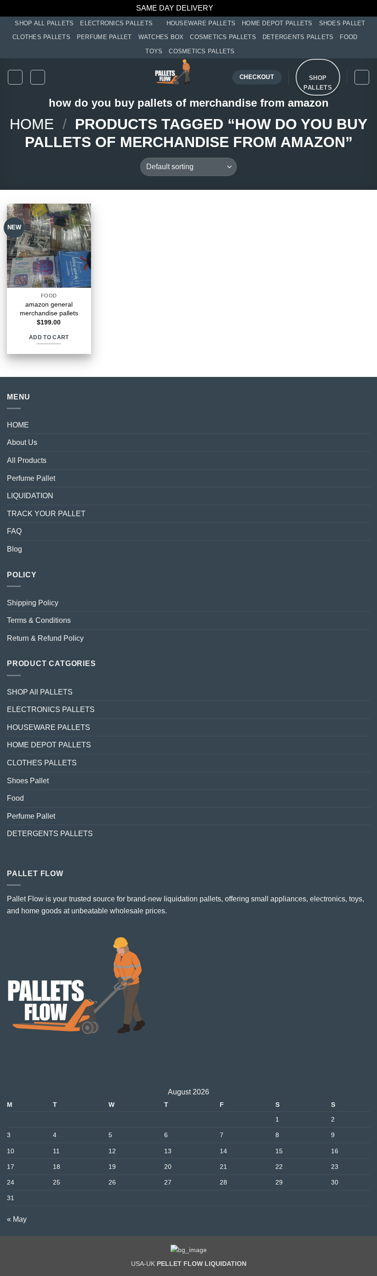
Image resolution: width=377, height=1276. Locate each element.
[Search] (37, 77)
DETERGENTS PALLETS (298, 37)
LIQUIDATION (30, 496)
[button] (15, 77)
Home (32, 124)
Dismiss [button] (228, 8)
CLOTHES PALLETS (41, 37)
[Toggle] (364, 442)
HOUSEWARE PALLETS (200, 23)
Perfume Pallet (31, 478)
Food (15, 798)
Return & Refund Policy (45, 638)
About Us (22, 442)
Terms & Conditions (39, 620)
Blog (14, 549)
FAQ (14, 531)
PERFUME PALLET (104, 37)
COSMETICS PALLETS (223, 37)
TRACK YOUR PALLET (46, 514)
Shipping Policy (32, 603)
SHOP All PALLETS (44, 23)
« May (17, 1219)
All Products (26, 460)
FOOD (348, 37)
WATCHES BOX (161, 37)
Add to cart (49, 337)
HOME (18, 425)
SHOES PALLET (342, 23)
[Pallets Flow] (173, 77)
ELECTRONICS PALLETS (116, 23)
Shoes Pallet (28, 781)
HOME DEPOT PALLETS (277, 23)
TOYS (153, 51)
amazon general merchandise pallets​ (49, 309)
